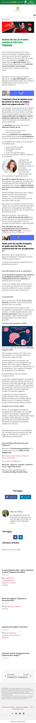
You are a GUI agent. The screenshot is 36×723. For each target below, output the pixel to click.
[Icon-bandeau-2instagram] (16, 713)
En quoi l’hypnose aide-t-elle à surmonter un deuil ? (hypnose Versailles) (18, 571)
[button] (30, 2)
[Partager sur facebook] (15, 537)
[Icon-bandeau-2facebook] (12, 713)
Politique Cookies (8, 707)
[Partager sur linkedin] (21, 537)
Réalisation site (18, 709)
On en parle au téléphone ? (11, 461)
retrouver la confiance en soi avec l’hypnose (16, 232)
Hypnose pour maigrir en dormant (15, 627)
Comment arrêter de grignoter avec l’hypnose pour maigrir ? (15, 654)
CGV (31, 707)
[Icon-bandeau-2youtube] (20, 713)
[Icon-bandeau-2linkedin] (23, 713)
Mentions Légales (22, 707)
